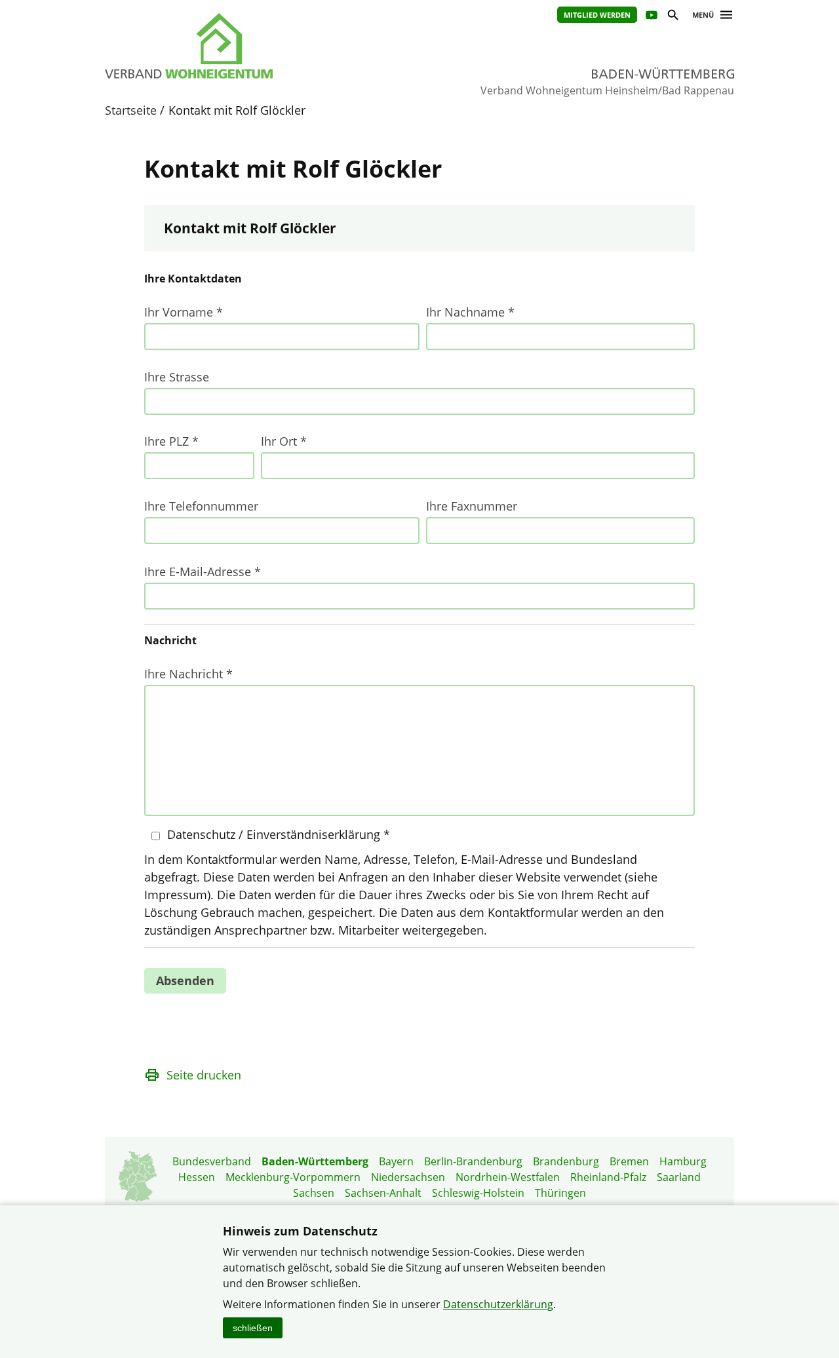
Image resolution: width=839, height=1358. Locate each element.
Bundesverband (211, 1161)
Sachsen (313, 1193)
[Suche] (672, 17)
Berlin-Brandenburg (473, 1161)
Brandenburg (566, 1161)
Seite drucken (203, 1075)
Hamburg (683, 1161)
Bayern (396, 1161)
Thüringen (560, 1193)
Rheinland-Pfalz (608, 1177)
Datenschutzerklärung (498, 1304)
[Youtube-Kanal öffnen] (650, 17)
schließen (253, 1328)
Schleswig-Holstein (478, 1193)
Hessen (196, 1177)
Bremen (629, 1161)
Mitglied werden (597, 15)
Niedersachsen (408, 1177)
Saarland (679, 1177)
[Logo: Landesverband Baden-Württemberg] (249, 46)
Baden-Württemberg (315, 1161)
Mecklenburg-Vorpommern (293, 1177)
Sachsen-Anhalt (383, 1193)
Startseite (131, 110)
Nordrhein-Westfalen (508, 1177)
